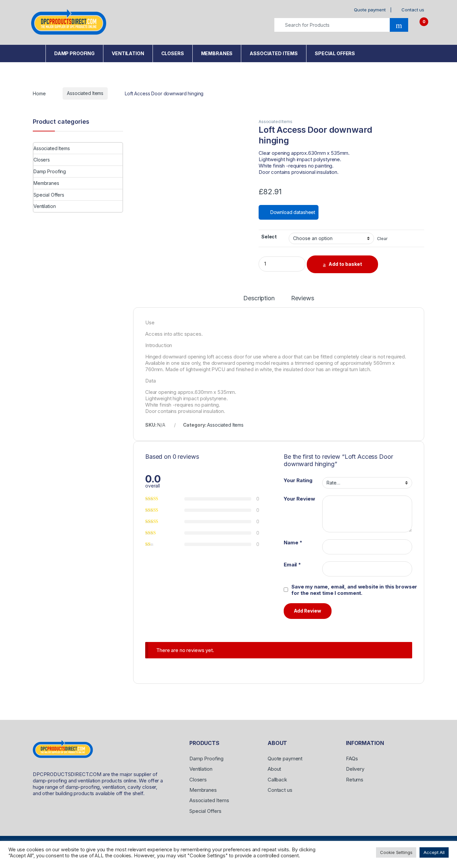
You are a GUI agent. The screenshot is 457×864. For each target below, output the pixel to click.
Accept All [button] (434, 852)
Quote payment (369, 9)
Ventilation (128, 53)
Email (292, 564)
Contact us (412, 9)
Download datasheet (292, 212)
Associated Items (274, 53)
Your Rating (298, 480)
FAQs (352, 758)
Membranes (217, 53)
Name (293, 542)
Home (36, 52)
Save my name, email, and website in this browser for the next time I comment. (354, 589)
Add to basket (345, 264)
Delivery (355, 769)
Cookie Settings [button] (396, 852)
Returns (354, 779)
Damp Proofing (74, 53)
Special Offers (335, 53)
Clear (382, 238)
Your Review (299, 499)
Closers (172, 53)
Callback (277, 779)
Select (269, 236)
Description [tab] (258, 298)
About (274, 769)
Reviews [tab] (302, 298)
